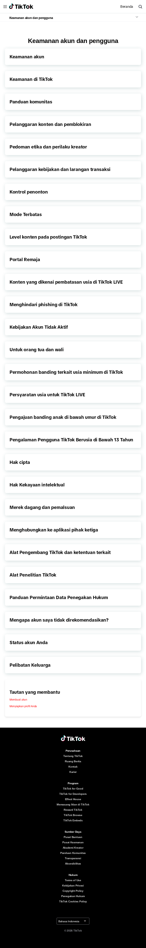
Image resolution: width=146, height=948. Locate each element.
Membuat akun (18, 699)
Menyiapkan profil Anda (23, 706)
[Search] (142, 6)
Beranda (126, 7)
